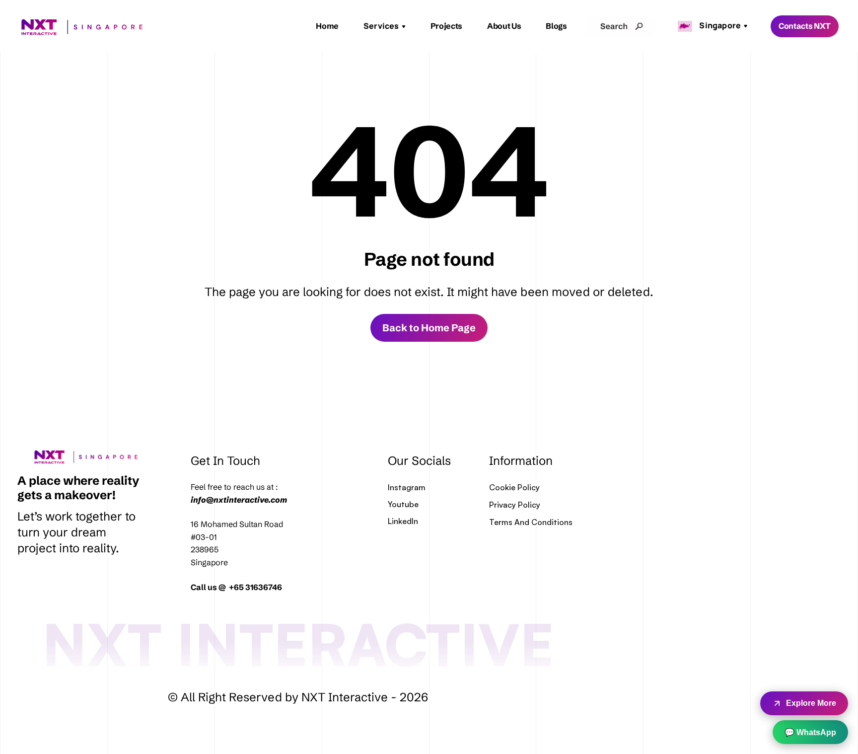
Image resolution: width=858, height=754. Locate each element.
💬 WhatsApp (810, 732)
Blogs (556, 26)
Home (327, 26)
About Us (504, 26)
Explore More (811, 703)
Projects (446, 26)
